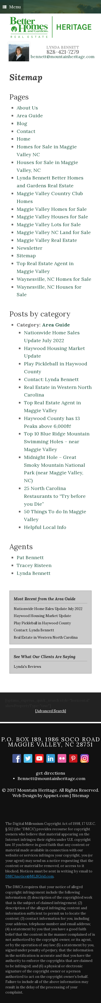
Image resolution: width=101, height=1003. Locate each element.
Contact (26, 131)
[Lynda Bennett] (50, 758)
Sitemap (26, 255)
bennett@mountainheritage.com (63, 56)
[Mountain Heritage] (50, 27)
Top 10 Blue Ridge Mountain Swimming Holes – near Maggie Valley (56, 441)
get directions (50, 773)
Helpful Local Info (45, 527)
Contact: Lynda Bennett (52, 379)
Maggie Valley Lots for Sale (49, 224)
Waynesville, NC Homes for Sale (54, 279)
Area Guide (30, 115)
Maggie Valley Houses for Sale (52, 217)
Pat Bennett (30, 557)
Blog (22, 123)
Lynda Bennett (33, 573)
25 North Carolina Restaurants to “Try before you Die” (55, 496)
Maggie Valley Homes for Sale (52, 209)
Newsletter (29, 248)
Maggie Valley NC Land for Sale (54, 232)
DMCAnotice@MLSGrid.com (29, 876)
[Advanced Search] (50, 711)
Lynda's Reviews (27, 666)
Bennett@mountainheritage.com (51, 778)
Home (23, 139)
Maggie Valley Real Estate (47, 240)
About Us (27, 108)
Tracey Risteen (34, 565)
